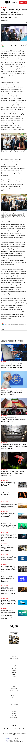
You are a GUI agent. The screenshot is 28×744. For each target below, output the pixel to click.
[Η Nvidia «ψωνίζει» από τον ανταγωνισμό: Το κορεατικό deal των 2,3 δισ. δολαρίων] (22, 526)
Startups (14, 674)
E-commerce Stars (14, 693)
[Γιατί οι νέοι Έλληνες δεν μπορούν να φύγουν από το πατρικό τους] (22, 484)
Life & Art (14, 668)
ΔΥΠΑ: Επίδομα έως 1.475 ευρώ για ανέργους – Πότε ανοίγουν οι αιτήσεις (8, 557)
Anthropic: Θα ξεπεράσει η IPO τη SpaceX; (8, 493)
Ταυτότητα (14, 706)
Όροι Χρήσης (14, 715)
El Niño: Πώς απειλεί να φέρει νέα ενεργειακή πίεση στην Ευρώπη (8, 515)
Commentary (14, 679)
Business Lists (14, 652)
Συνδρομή (14, 713)
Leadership (14, 678)
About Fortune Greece (14, 704)
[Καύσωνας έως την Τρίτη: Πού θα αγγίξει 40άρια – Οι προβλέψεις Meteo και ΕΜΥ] (14, 460)
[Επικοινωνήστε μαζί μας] (23, 728)
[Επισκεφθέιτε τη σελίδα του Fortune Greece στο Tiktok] (19, 728)
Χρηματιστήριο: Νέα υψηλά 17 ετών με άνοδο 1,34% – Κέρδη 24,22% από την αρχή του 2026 (14, 446)
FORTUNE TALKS (4, 585)
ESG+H (14, 686)
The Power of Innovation (14, 690)
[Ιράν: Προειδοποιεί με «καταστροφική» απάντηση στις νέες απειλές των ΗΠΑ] (14, 406)
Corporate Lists (14, 651)
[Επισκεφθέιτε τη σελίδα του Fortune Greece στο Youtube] (15, 729)
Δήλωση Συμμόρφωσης (14, 707)
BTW (14, 734)
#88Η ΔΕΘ (11, 332)
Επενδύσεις (14, 672)
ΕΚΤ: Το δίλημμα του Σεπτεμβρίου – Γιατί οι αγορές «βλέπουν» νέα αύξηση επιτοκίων (13, 393)
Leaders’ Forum (14, 654)
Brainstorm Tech (14, 692)
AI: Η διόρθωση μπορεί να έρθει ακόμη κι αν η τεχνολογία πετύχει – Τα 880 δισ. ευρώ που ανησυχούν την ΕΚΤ (9, 537)
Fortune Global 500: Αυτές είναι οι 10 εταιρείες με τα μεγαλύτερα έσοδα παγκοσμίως (8, 579)
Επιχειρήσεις (14, 666)
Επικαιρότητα (14, 665)
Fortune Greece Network (14, 658)
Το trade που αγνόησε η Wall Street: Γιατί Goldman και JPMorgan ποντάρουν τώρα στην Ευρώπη (13, 366)
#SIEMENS (17, 332)
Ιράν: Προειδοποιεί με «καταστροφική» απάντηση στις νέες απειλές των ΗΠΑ (13, 419)
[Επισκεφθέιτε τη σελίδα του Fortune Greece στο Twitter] (7, 728)
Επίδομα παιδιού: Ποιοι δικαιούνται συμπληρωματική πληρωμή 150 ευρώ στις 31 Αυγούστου (9, 505)
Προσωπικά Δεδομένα (14, 717)
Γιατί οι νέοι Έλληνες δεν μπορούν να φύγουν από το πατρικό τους (8, 484)
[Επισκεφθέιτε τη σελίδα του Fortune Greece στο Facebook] (4, 728)
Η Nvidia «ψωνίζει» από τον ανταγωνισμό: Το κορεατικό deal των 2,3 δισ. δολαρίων (9, 525)
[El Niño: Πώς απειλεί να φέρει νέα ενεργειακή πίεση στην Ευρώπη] (22, 516)
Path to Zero (14, 697)
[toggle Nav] (2, 2)
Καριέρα (14, 676)
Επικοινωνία (14, 709)
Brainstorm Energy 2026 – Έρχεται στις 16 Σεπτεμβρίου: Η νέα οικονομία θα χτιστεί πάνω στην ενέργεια (9, 602)
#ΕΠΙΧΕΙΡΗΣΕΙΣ (4, 332)
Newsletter (14, 711)
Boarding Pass (14, 688)
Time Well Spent (14, 695)
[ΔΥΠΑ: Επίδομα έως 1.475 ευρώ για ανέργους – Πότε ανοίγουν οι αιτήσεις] (22, 558)
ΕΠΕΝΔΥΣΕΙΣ (4, 361)
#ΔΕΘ (22, 332)
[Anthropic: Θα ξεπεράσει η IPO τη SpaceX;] (22, 495)
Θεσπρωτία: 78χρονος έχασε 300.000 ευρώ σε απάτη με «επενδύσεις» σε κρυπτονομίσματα (9, 548)
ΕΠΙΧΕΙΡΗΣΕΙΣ (4, 7)
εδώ (10, 319)
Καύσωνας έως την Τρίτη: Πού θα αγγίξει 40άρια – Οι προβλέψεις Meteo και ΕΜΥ (12, 473)
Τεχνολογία (14, 670)
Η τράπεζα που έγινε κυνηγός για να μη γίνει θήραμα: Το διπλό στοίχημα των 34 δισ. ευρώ (9, 569)
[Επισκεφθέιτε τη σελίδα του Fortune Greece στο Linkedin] (11, 728)
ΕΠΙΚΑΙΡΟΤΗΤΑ (4, 388)
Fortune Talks (14, 656)
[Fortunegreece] (7, 3)
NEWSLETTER (23, 2)
